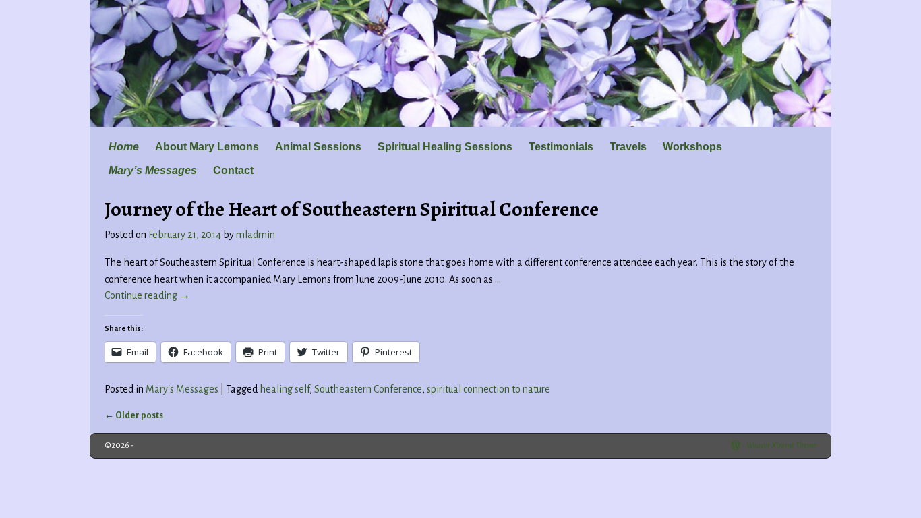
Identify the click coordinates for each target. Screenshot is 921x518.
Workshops (692, 146)
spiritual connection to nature (488, 389)
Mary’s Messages (153, 170)
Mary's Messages (182, 389)
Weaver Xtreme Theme (781, 445)
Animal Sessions (318, 146)
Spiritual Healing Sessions (445, 146)
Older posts (134, 415)
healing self (284, 389)
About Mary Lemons (207, 146)
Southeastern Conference (368, 389)
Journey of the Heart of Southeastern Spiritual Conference (352, 209)
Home (124, 146)
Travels (628, 146)
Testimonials (561, 146)
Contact (233, 170)
